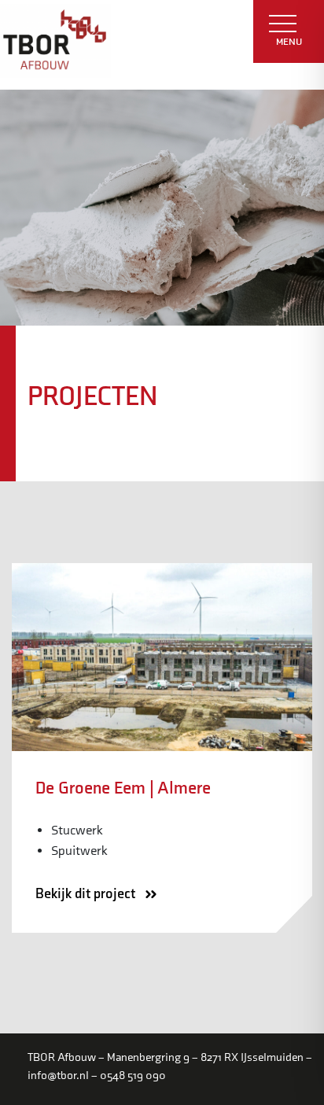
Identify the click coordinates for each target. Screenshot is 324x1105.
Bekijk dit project (86, 894)
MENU (289, 41)
